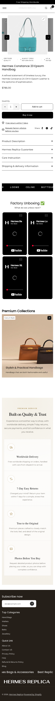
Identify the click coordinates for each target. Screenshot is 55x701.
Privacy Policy (8, 654)
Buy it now (27, 115)
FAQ (4, 658)
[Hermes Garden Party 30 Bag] (49, 318)
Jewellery (6, 634)
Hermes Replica (16, 694)
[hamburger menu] (4, 8)
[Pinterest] (51, 128)
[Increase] (16, 107)
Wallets (5, 621)
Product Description (13, 141)
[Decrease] (5, 107)
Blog (4, 666)
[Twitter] (46, 128)
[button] (6, 37)
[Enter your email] (32, 604)
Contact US (7, 650)
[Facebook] (42, 128)
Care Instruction (11, 157)
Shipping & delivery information (20, 166)
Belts (4, 629)
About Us (6, 646)
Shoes (4, 625)
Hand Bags (7, 617)
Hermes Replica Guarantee (17, 149)
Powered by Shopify (33, 694)
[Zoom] (6, 21)
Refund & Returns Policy (13, 662)
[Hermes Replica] (27, 8)
